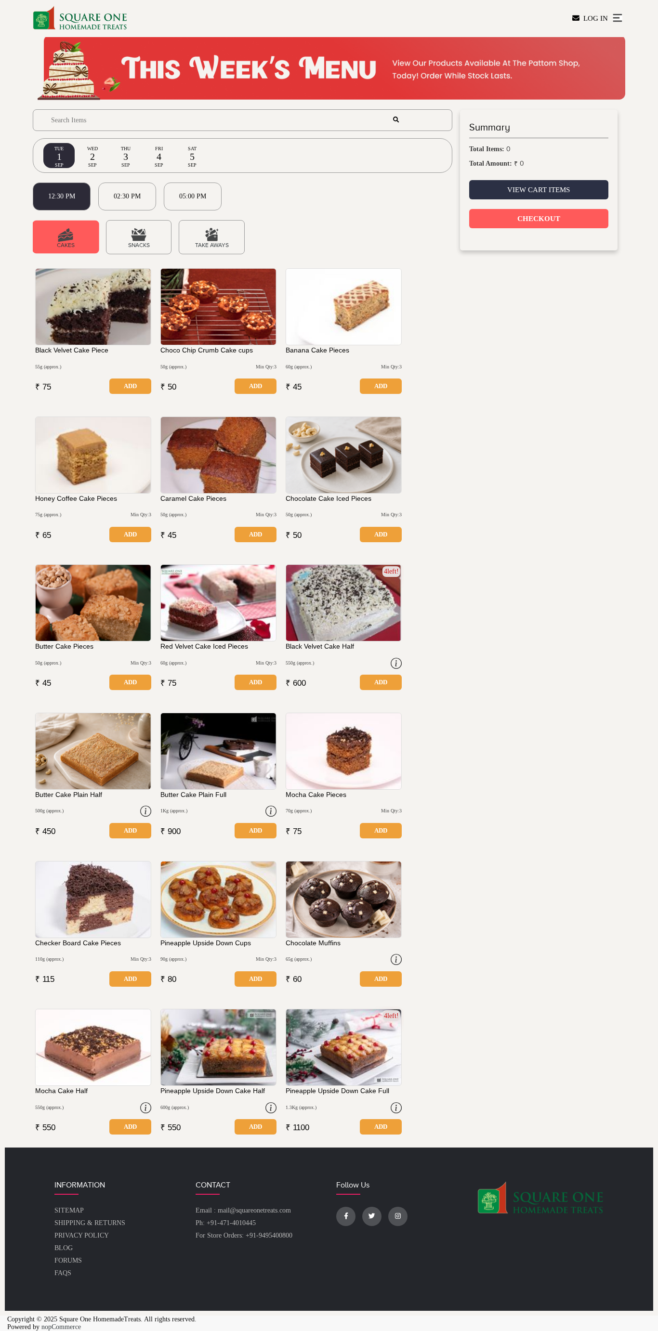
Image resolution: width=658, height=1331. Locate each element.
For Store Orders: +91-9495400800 (244, 1235)
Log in (593, 18)
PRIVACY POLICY (81, 1235)
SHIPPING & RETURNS (89, 1223)
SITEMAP (69, 1210)
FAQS (62, 1273)
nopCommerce (61, 1327)
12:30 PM (61, 196)
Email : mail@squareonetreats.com (243, 1210)
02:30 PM (127, 196)
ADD (130, 386)
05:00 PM (192, 196)
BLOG (63, 1248)
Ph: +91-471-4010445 (226, 1223)
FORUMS (68, 1260)
